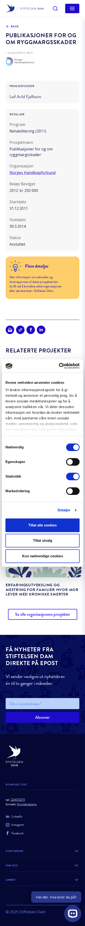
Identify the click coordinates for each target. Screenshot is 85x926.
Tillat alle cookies (42, 525)
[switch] (73, 462)
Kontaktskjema (27, 804)
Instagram (17, 824)
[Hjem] (42, 755)
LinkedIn (16, 816)
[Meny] (72, 8)
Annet (11, 880)
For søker (14, 851)
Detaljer (64, 510)
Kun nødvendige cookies (42, 556)
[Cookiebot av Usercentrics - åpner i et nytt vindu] (60, 366)
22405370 (18, 799)
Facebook (17, 833)
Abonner (42, 717)
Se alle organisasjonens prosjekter (42, 614)
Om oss (12, 865)
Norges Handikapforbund (32, 172)
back (15, 26)
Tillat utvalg (42, 540)
